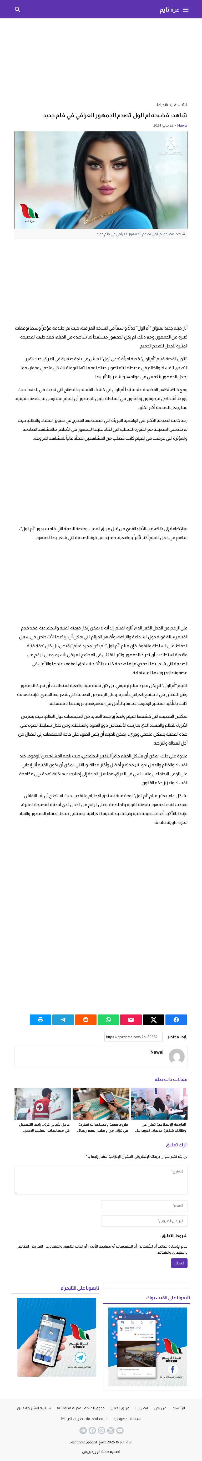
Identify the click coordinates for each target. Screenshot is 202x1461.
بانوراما (162, 104)
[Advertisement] (101, 59)
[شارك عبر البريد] (131, 1020)
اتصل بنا (141, 1408)
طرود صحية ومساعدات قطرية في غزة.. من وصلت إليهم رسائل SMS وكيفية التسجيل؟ (102, 1130)
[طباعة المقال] (40, 1020)
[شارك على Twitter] (153, 1020)
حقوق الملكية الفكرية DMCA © (81, 1408)
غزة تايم (169, 9)
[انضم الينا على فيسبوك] (92, 1430)
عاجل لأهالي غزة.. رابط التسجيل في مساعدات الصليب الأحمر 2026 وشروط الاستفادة (44, 1130)
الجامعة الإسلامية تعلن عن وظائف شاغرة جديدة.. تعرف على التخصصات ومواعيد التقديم (160, 1130)
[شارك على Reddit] (85, 1020)
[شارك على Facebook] (176, 1020)
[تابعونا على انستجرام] (101, 1430)
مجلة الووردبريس (95, 1451)
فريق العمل (120, 1408)
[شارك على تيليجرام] (63, 1020)
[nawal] (177, 1056)
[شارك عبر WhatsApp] (108, 1020)
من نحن (160, 1408)
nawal (182, 125)
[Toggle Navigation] (185, 9)
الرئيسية (179, 1408)
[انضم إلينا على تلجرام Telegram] (82, 1430)
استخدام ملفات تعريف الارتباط (84, 1419)
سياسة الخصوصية (127, 1419)
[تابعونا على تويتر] (110, 1430)
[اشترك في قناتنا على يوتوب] (119, 1430)
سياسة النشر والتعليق (34, 1408)
